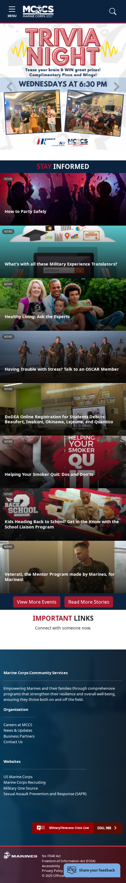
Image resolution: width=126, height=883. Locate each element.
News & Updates (18, 730)
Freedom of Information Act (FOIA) (68, 861)
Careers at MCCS (18, 724)
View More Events (37, 602)
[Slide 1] (52, 142)
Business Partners (19, 736)
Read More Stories (88, 602)
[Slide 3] (71, 142)
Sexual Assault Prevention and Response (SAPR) (45, 793)
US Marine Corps (18, 776)
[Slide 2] (64, 142)
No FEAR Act (51, 856)
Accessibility (51, 866)
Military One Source (21, 788)
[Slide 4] (78, 142)
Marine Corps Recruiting (25, 782)
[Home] (38, 11)
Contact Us (13, 741)
